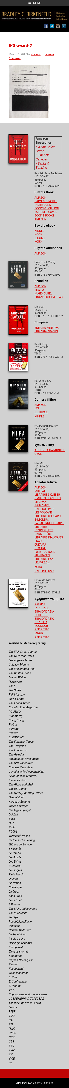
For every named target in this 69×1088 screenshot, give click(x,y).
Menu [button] (37, 3)
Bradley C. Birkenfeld (34, 14)
